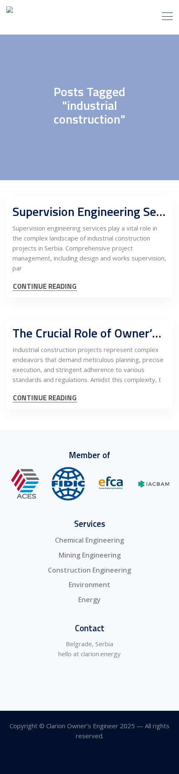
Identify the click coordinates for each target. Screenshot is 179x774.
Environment (89, 584)
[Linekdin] (90, 759)
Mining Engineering (90, 555)
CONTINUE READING (45, 286)
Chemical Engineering (89, 540)
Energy (89, 599)
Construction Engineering (89, 570)
